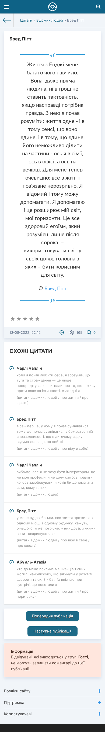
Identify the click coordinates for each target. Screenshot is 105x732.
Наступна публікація (52, 631)
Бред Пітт (55, 288)
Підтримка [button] (14, 702)
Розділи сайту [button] (17, 691)
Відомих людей (49, 20)
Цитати (26, 20)
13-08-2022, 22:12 (25, 332)
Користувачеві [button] (18, 714)
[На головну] (7, 20)
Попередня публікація (52, 616)
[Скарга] (62, 332)
